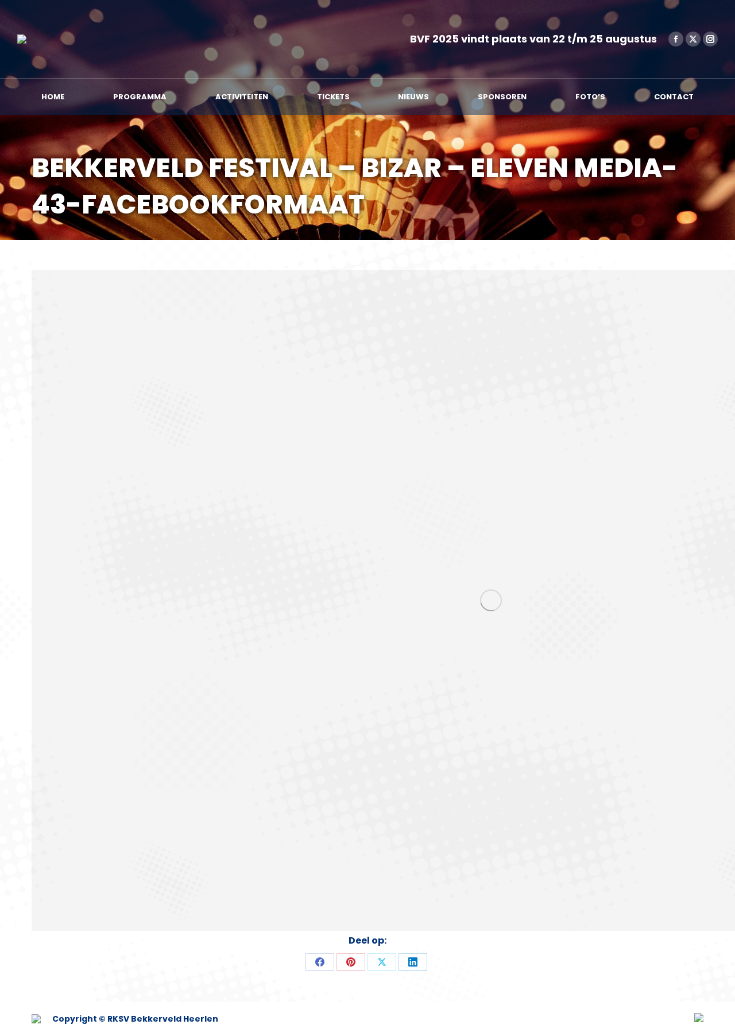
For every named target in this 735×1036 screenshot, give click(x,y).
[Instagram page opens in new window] (710, 39)
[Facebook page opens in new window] (675, 39)
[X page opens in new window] (693, 39)
